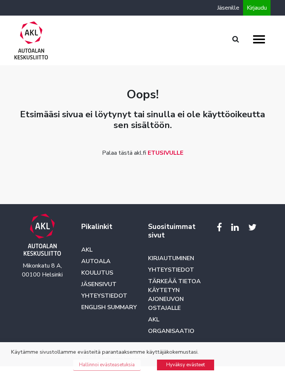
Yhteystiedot (104, 296)
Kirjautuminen (171, 258)
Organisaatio (171, 331)
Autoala (96, 261)
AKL (86, 250)
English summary (109, 307)
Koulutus (97, 273)
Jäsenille (228, 8)
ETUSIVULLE (165, 153)
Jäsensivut (99, 284)
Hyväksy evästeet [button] (185, 364)
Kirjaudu (257, 8)
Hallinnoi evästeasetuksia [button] (107, 364)
